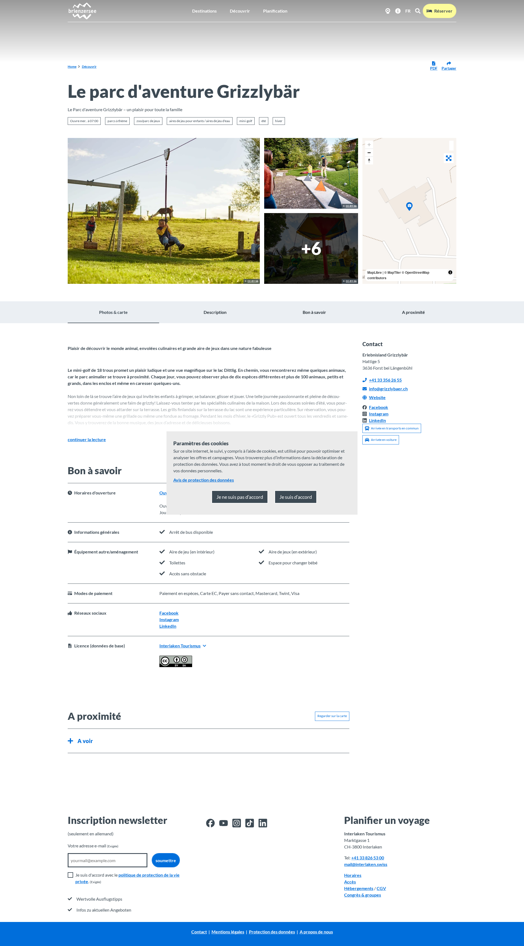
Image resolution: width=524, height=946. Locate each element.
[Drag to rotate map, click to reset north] (369, 160)
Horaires (352, 875)
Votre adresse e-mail (93, 845)
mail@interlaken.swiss (365, 864)
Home (72, 66)
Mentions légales (228, 931)
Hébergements (358, 888)
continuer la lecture (87, 439)
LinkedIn (167, 626)
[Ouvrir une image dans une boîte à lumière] (164, 211)
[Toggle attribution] (450, 272)
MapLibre (374, 272)
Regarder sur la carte (332, 716)
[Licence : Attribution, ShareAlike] (175, 665)
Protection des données (272, 931)
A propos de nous (316, 931)
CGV (381, 888)
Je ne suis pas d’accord (239, 497)
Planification (275, 10)
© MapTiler (392, 272)
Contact (199, 931)
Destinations (204, 10)
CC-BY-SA (253, 281)
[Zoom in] (369, 145)
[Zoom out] (369, 153)
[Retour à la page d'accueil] (82, 11)
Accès (350, 881)
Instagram (169, 619)
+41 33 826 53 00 (367, 857)
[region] (409, 211)
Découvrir (240, 10)
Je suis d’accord (295, 497)
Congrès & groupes (362, 894)
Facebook (168, 612)
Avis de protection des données (203, 479)
